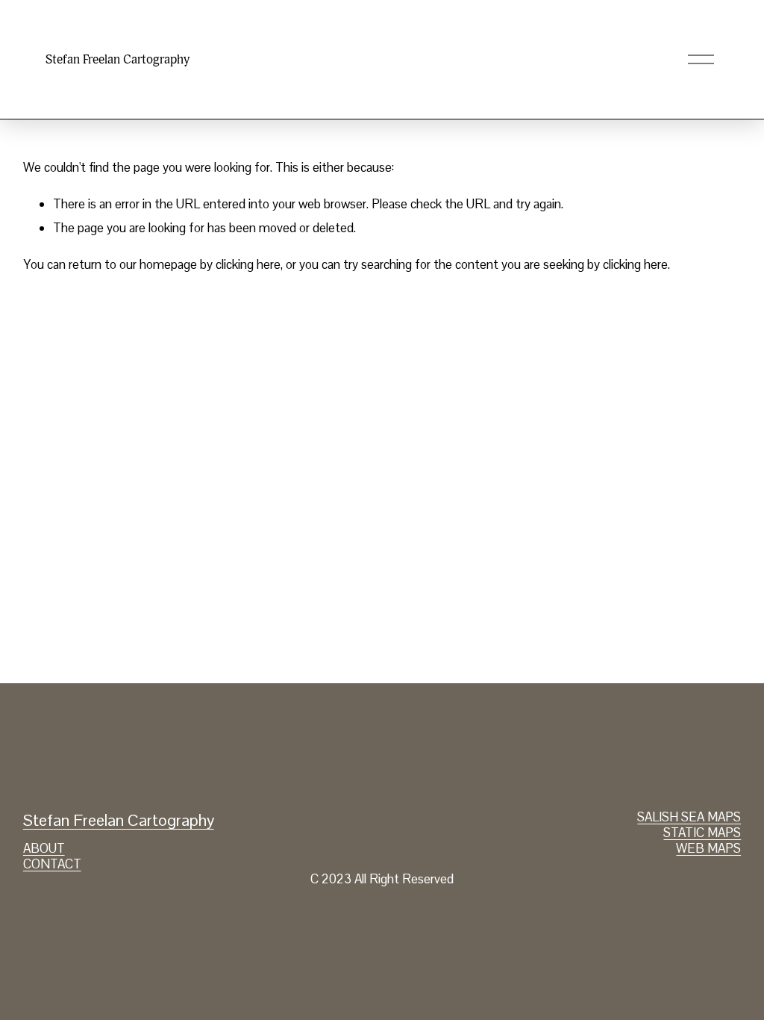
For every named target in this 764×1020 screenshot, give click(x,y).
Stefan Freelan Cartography (118, 59)
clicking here (248, 264)
